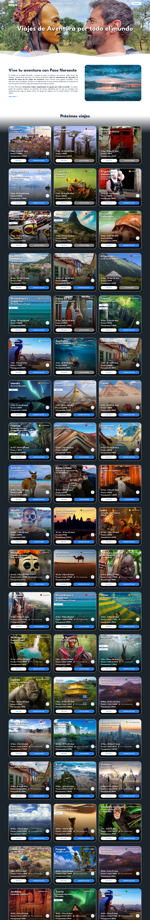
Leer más (12, 96)
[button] (38, 160)
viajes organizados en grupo (42, 87)
